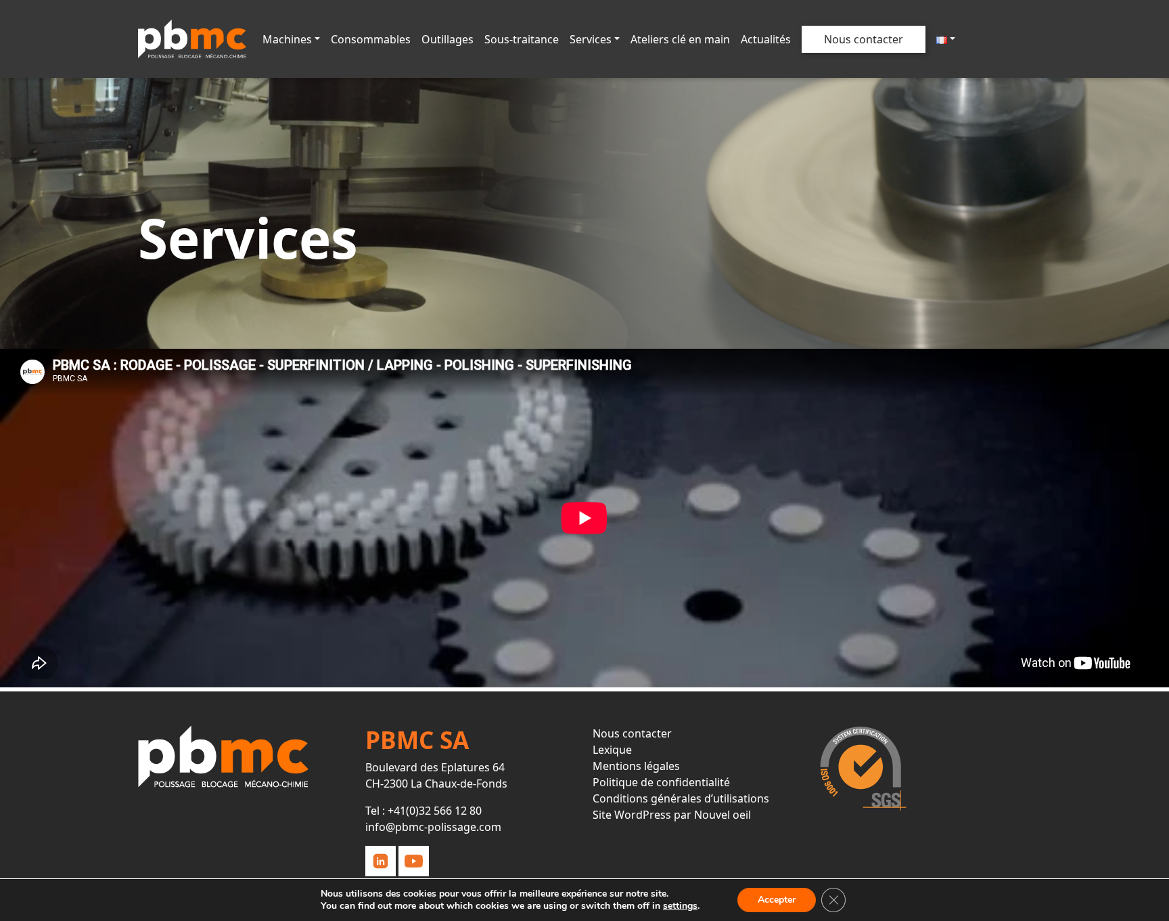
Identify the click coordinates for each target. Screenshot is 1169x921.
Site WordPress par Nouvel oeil (672, 814)
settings (680, 906)
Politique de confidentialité (661, 782)
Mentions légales (636, 765)
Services (591, 39)
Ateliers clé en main (680, 39)
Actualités (766, 39)
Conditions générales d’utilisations (681, 798)
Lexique (612, 749)
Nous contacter (863, 39)
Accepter (777, 899)
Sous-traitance (521, 39)
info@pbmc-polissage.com (433, 826)
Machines (287, 39)
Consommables (371, 39)
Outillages (447, 39)
